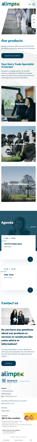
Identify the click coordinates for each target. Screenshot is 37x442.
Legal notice (5, 411)
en (30, 4)
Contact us (8, 363)
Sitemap (4, 408)
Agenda (33, 227)
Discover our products (12, 56)
